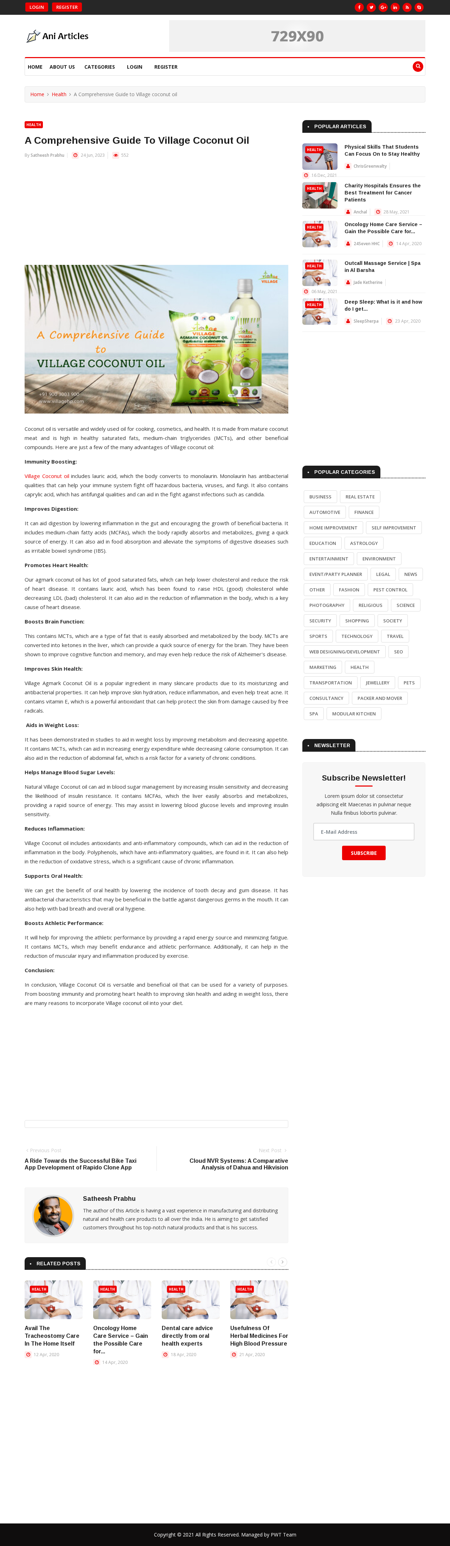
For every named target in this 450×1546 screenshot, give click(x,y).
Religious (370, 605)
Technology (357, 636)
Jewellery (378, 682)
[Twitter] (371, 7)
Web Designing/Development (344, 651)
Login (37, 7)
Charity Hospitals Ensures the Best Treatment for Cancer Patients (383, 193)
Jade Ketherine (368, 282)
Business (320, 496)
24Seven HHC (367, 244)
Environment (379, 558)
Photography (327, 605)
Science (406, 605)
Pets (409, 682)
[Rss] (407, 7)
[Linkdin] (395, 7)
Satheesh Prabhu (47, 155)
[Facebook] (359, 7)
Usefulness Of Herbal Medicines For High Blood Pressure (259, 1336)
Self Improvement (394, 527)
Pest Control (390, 589)
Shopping (357, 620)
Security (320, 620)
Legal (383, 574)
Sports (318, 636)
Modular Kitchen (354, 713)
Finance (364, 512)
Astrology (364, 543)
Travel (395, 636)
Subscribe (364, 853)
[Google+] (383, 7)
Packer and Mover (380, 698)
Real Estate (360, 496)
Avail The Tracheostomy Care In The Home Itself (52, 1336)
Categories (99, 66)
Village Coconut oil (47, 475)
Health (59, 94)
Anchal (360, 212)
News (410, 574)
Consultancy (326, 698)
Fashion (349, 589)
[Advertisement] (156, 215)
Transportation (330, 682)
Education (322, 543)
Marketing (322, 667)
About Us (62, 66)
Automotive (324, 512)
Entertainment (328, 558)
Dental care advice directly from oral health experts (187, 1336)
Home (35, 66)
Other (317, 589)
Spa (313, 713)
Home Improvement (333, 527)
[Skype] (419, 7)
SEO (398, 651)
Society (392, 620)
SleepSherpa (366, 321)
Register (67, 7)
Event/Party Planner (335, 574)
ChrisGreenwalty (370, 166)
